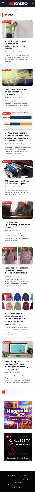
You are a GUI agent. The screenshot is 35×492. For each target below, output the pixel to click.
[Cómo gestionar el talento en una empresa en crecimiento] (17, 77)
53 (16, 392)
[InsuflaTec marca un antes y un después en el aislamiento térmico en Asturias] (17, 29)
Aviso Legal (11, 480)
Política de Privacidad (23, 480)
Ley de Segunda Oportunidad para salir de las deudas (17, 224)
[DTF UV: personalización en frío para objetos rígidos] (17, 169)
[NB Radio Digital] (17, 3)
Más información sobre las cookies (18, 485)
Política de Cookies (18, 482)
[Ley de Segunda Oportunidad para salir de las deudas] (17, 210)
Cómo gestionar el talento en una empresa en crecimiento (16, 91)
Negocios (6, 21)
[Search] (32, 3)
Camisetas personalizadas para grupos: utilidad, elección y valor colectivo (16, 270)
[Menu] (3, 3)
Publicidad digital (19, 487)
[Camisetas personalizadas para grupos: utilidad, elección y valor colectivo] (17, 255)
